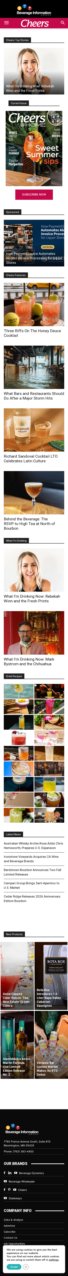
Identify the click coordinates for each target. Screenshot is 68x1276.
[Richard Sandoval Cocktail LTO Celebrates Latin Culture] (34, 430)
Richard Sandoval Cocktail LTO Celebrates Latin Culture (31, 458)
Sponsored (12, 212)
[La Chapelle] (49, 691)
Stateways (15, 1198)
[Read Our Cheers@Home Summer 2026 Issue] (34, 148)
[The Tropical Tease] (49, 722)
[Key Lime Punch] (19, 768)
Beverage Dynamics (31, 1173)
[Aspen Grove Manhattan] (49, 768)
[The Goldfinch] (49, 784)
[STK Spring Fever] (49, 799)
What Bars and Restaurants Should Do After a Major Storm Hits (34, 396)
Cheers (22, 1189)
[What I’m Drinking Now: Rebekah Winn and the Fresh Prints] (34, 570)
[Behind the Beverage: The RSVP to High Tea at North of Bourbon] (34, 492)
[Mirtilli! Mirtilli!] (19, 706)
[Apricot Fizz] (19, 753)
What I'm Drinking (16, 540)
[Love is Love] (19, 784)
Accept (14, 1266)
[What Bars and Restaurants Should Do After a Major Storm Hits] (34, 71)
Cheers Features (16, 275)
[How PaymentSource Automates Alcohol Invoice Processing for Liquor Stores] (34, 243)
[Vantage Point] (19, 722)
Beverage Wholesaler (22, 1181)
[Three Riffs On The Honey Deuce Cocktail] (34, 304)
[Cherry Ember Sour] (19, 737)
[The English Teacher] (49, 737)
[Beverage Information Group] (34, 10)
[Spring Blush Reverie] (19, 799)
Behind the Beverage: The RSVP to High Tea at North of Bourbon (29, 524)
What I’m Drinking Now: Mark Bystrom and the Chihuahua (29, 661)
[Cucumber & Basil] (19, 691)
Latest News (13, 834)
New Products (14, 934)
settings (54, 1260)
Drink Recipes (14, 676)
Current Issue (19, 103)
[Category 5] (49, 706)
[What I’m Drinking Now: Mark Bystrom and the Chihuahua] (34, 632)
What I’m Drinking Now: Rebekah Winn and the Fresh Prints (32, 598)
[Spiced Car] (49, 815)
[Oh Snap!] (19, 815)
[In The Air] (49, 753)
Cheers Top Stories (17, 40)
